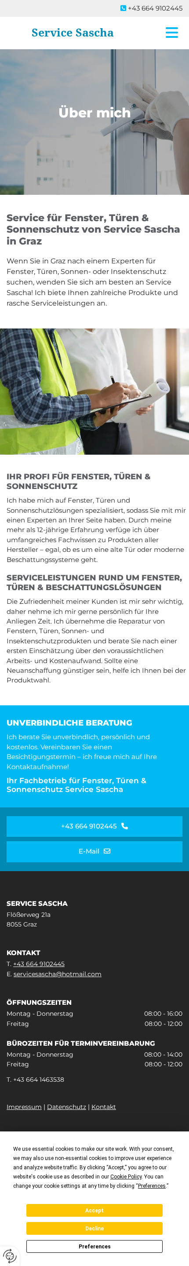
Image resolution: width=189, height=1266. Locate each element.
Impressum (24, 1107)
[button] (163, 33)
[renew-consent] (10, 1256)
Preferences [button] (152, 1186)
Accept (94, 1211)
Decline (94, 1229)
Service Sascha (73, 32)
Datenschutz (66, 1107)
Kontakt (103, 1107)
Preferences (95, 1247)
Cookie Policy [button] (126, 1177)
